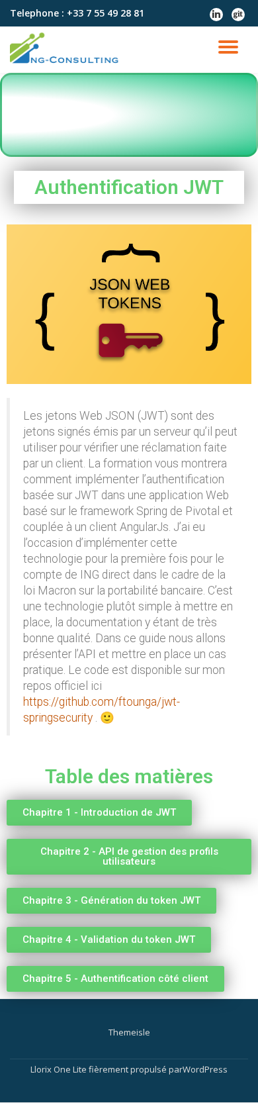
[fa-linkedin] (216, 18)
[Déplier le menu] (228, 47)
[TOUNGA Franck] (67, 49)
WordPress (205, 1069)
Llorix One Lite (59, 1069)
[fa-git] (238, 18)
